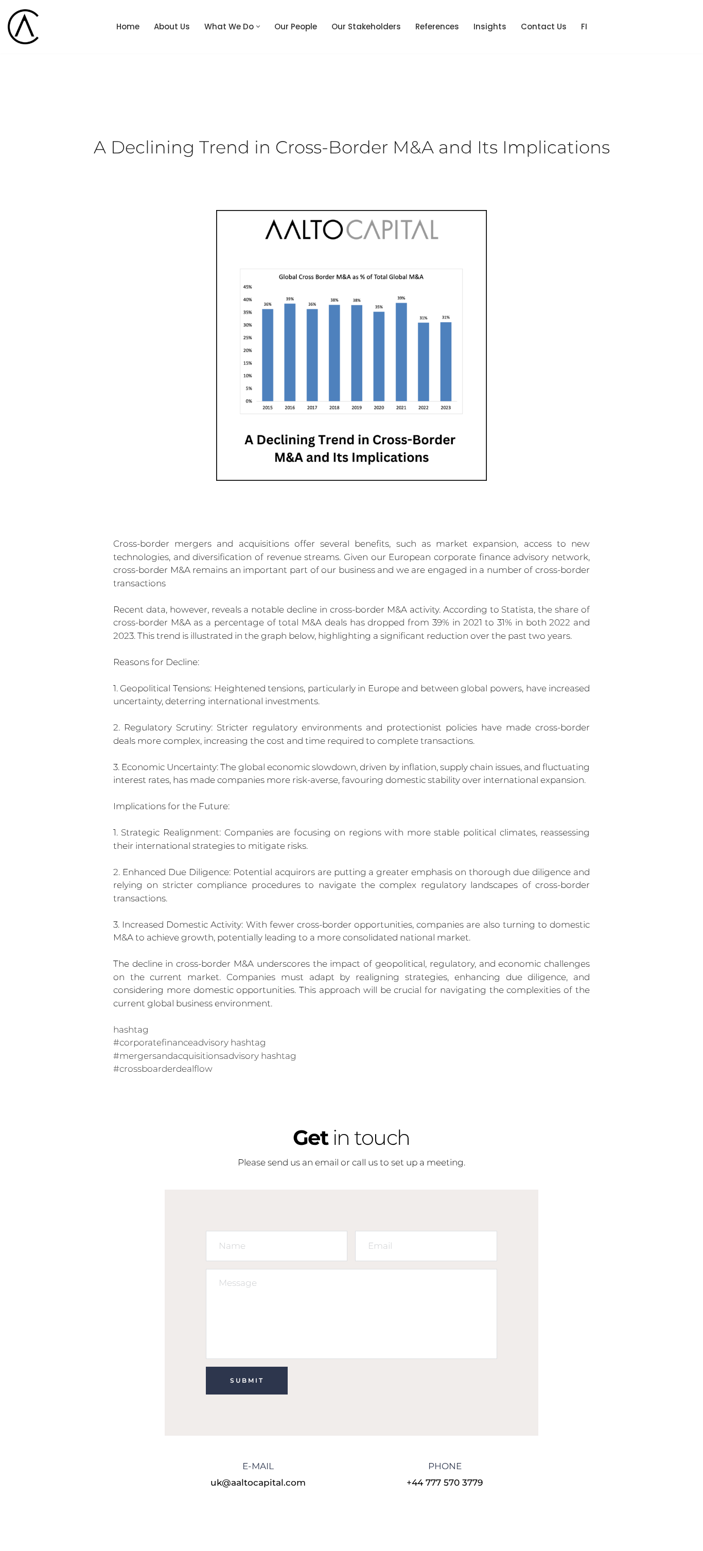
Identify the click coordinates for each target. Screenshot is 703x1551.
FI (584, 26)
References (437, 26)
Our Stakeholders (366, 26)
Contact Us (544, 26)
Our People (295, 26)
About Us (172, 26)
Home (127, 26)
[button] (258, 26)
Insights (489, 26)
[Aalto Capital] (26, 26)
